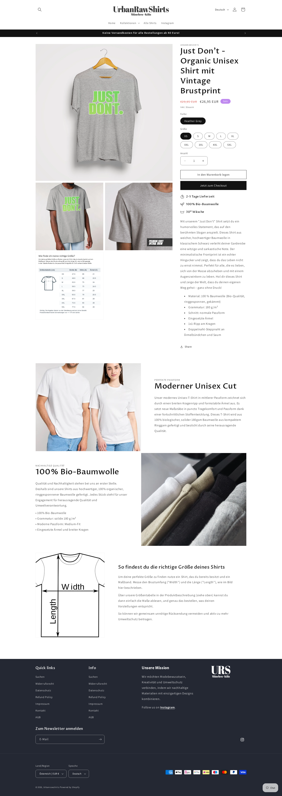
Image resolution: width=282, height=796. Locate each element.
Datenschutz (43, 690)
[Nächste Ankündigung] (245, 33)
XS (185, 136)
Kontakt (40, 710)
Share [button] (188, 346)
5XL (229, 144)
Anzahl (184, 153)
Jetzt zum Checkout (213, 185)
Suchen (40, 676)
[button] (39, 9)
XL (232, 136)
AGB (38, 717)
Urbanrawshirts (51, 787)
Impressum (42, 704)
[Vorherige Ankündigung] (37, 33)
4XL (215, 144)
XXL (186, 144)
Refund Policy (44, 697)
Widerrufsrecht (44, 683)
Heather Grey (193, 121)
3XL (201, 144)
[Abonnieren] (100, 739)
